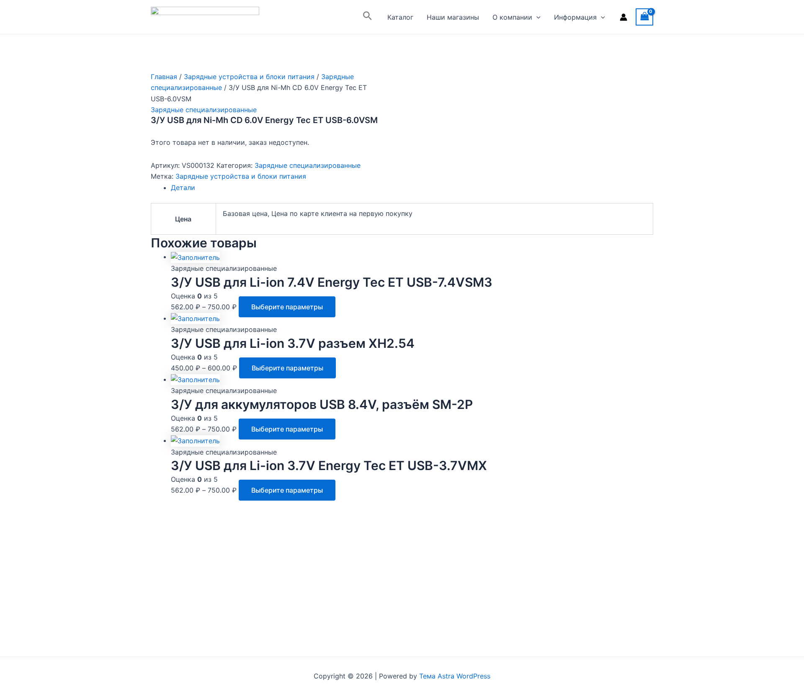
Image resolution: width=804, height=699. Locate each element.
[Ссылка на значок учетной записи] (623, 17)
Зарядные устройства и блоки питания (249, 76)
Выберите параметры (287, 307)
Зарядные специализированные (204, 109)
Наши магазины (453, 17)
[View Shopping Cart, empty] (644, 17)
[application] (536, 17)
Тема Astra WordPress (454, 676)
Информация (575, 17)
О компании (512, 17)
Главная (164, 76)
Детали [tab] (183, 187)
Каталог (400, 17)
